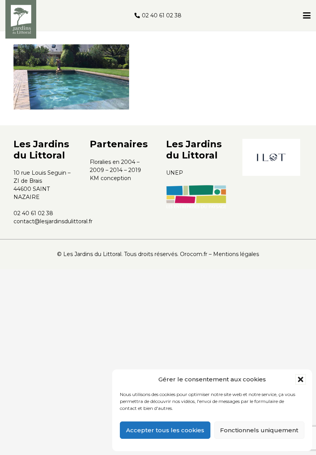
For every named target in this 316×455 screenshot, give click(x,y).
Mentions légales (236, 254)
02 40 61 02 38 (33, 213)
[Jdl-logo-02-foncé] (20, 19)
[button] (300, 379)
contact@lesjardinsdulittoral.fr (52, 221)
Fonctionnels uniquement (259, 430)
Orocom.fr (193, 254)
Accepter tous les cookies (165, 430)
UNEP (174, 172)
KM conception (110, 178)
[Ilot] (271, 157)
